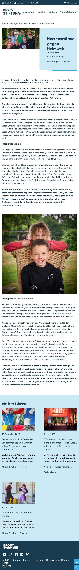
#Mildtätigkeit (53, 61)
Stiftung (53, 12)
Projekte (41, 12)
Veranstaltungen (68, 12)
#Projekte (66, 61)
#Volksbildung (50, 472)
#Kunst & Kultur (9, 467)
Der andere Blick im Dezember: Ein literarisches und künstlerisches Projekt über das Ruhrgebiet (18, 444)
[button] (4, 565)
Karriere (17, 560)
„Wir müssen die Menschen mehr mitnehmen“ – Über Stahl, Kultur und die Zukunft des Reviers (60, 444)
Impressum (38, 560)
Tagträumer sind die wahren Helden (16, 514)
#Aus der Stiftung (55, 56)
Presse (26, 560)
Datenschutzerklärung (57, 560)
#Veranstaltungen (63, 467)
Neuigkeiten (27, 12)
